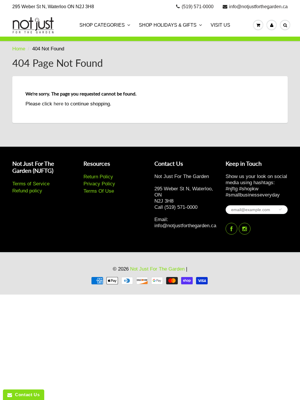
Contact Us (26, 394)
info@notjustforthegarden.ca (258, 6)
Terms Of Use (98, 191)
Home (18, 49)
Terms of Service (31, 184)
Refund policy (27, 191)
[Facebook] (231, 229)
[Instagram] (244, 229)
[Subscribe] (280, 209)
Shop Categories (102, 25)
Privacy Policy (99, 184)
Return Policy (98, 177)
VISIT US (220, 25)
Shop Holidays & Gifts (168, 25)
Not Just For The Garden (157, 269)
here (58, 104)
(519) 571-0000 (198, 6)
